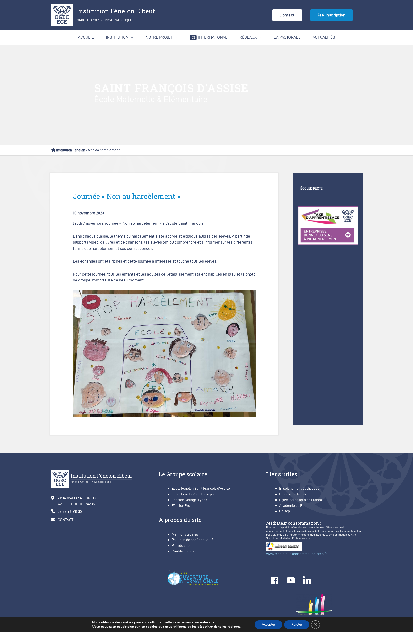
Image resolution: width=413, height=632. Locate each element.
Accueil (86, 37)
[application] (355, 15)
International (213, 37)
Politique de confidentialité (192, 540)
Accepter (268, 624)
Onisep (284, 511)
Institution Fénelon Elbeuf (116, 11)
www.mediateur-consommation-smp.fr (296, 554)
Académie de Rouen (294, 506)
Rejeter (296, 624)
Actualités (324, 37)
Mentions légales (185, 534)
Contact (287, 15)
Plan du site (181, 545)
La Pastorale (287, 37)
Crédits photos (183, 551)
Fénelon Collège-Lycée (189, 500)
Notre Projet (159, 37)
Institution (117, 37)
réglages (234, 627)
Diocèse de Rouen (293, 494)
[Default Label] (291, 580)
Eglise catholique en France (300, 500)
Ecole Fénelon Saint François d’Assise (201, 488)
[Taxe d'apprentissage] (328, 225)
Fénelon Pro (181, 506)
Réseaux (248, 37)
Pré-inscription (332, 15)
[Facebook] (274, 580)
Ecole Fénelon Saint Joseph (193, 494)
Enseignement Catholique (299, 488)
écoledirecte (311, 188)
